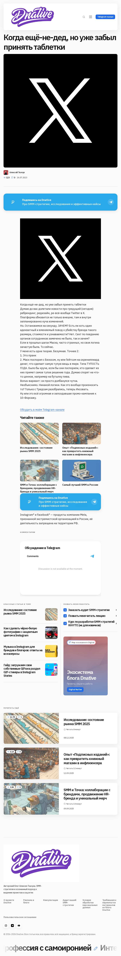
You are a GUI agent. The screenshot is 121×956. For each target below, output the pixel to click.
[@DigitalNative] (19, 925)
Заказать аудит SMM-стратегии (88, 610)
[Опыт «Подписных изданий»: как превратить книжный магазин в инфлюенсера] (31, 763)
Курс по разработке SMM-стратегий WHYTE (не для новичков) (91, 623)
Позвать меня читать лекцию (86, 616)
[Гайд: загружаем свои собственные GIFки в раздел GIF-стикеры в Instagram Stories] (51, 669)
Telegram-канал (105, 16)
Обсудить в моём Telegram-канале (42, 409)
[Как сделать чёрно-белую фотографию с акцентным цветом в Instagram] (51, 633)
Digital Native (75, 689)
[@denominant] (6, 925)
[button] (84, 17)
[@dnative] (12, 925)
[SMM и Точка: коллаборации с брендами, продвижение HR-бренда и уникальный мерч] (31, 799)
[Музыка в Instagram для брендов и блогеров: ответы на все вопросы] (51, 651)
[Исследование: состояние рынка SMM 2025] (51, 614)
